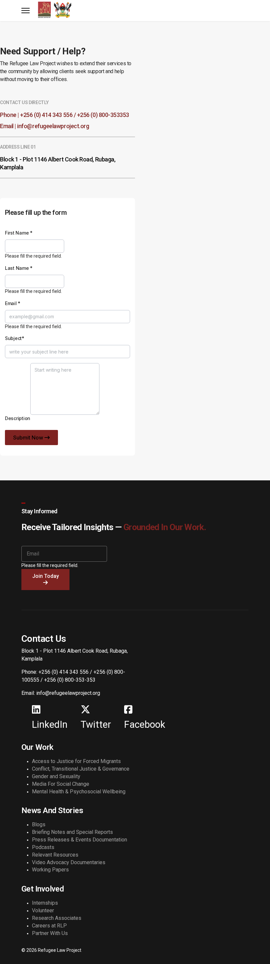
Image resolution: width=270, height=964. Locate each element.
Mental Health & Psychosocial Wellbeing (78, 791)
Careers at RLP (49, 925)
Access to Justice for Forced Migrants (76, 761)
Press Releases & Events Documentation (79, 839)
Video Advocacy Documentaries (68, 862)
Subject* (14, 338)
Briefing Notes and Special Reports (72, 832)
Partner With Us (50, 933)
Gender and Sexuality (56, 776)
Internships (45, 903)
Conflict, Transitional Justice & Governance (80, 769)
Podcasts (43, 847)
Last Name (19, 268)
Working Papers (50, 869)
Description (17, 418)
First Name (19, 233)
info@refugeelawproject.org (53, 126)
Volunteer (43, 910)
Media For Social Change (60, 784)
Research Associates (56, 918)
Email (12, 303)
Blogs (38, 824)
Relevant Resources (55, 855)
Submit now (28, 437)
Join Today (45, 576)
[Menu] (25, 10)
